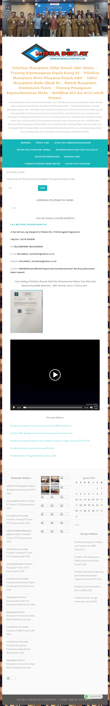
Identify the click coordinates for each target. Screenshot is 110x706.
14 (93, 499)
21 (93, 505)
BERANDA (26, 142)
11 (80, 499)
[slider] (52, 407)
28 (93, 510)
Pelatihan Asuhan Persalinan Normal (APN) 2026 (32, 448)
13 (89, 499)
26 (85, 510)
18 (80, 505)
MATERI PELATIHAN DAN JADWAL (34, 149)
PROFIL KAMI (42, 142)
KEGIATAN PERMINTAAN (47, 156)
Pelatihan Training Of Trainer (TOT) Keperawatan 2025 (20, 504)
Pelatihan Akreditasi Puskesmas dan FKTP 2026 (21, 489)
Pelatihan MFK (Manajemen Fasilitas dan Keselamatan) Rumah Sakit (41, 433)
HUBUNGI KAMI (72, 156)
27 (89, 510)
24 (76, 510)
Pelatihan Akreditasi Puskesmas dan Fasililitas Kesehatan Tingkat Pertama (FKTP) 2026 (50, 440)
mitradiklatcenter (14, 515)
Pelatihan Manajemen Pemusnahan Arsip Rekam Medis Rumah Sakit (20, 616)
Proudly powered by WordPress (36, 699)
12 (85, 499)
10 (76, 499)
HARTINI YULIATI (13, 485)
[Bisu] (91, 407)
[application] (55, 375)
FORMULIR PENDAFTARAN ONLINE (42, 163)
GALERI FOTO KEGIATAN (77, 163)
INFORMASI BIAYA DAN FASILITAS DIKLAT (77, 149)
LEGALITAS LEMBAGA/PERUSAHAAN (72, 142)
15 (97, 499)
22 (97, 505)
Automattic (86, 699)
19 (85, 505)
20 (89, 505)
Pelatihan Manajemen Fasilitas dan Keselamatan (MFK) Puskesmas (40, 425)
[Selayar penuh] (96, 407)
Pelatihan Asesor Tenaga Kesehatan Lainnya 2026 (33, 455)
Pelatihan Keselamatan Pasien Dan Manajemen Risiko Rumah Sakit (20, 586)
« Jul (76, 524)
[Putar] (14, 407)
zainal (9, 500)
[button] (55, 375)
